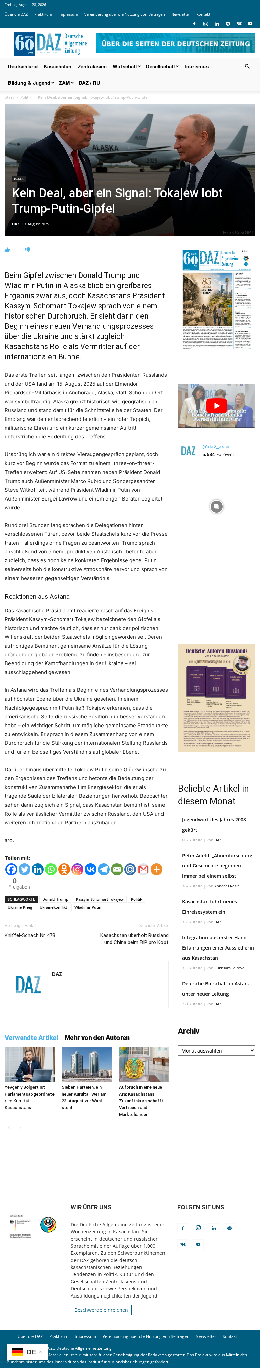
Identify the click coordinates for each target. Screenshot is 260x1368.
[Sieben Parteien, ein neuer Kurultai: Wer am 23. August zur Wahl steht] (86, 1064)
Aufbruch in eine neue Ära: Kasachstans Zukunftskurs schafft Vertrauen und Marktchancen (141, 1101)
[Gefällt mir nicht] (27, 250)
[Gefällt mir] (7, 250)
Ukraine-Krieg (20, 907)
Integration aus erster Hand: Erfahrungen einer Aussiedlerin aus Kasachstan (218, 947)
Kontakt (203, 14)
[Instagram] (205, 23)
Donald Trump (55, 899)
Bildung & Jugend (29, 82)
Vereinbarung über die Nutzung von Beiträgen (124, 14)
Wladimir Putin (87, 907)
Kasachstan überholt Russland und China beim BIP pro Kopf (134, 938)
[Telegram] (228, 23)
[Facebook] (194, 23)
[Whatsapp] (51, 869)
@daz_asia (215, 446)
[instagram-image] (216, 505)
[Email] (117, 869)
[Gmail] (143, 869)
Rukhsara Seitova (229, 968)
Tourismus (196, 66)
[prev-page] (9, 1128)
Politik (25, 97)
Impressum (68, 14)
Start (9, 97)
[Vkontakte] (90, 869)
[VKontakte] (239, 23)
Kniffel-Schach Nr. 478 (30, 935)
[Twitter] (24, 869)
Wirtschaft (125, 66)
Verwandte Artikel (31, 1038)
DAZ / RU (89, 82)
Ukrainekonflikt (53, 907)
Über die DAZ (16, 14)
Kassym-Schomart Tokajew (100, 899)
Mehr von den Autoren (97, 1038)
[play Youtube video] (216, 405)
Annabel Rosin (227, 886)
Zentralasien (92, 66)
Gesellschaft (160, 66)
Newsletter (180, 14)
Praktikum (43, 14)
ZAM (64, 82)
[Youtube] (250, 23)
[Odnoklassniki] (64, 869)
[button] (247, 66)
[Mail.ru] (130, 869)
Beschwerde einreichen (101, 1310)
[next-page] (20, 1128)
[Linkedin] (217, 23)
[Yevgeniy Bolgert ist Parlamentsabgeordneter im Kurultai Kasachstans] (30, 1064)
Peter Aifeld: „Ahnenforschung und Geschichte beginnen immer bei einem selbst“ (217, 865)
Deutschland (23, 66)
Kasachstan (57, 66)
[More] (156, 869)
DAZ (15, 223)
